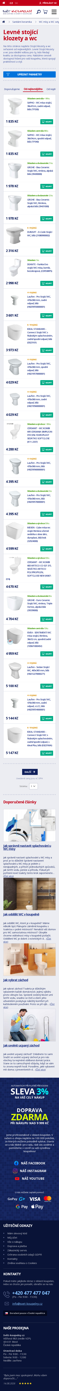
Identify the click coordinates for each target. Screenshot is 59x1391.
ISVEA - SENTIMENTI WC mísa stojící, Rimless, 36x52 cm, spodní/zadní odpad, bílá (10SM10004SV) (39, 639)
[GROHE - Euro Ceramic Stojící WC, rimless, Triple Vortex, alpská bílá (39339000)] (15, 603)
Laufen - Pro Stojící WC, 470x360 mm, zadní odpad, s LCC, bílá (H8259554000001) (39, 704)
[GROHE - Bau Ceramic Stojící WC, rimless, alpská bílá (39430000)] (15, 171)
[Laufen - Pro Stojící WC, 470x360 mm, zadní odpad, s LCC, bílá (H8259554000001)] (15, 703)
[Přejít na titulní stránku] (17, 12)
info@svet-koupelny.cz (27, 1304)
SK (16, 3)
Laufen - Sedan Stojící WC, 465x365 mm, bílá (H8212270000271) (38, 670)
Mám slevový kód (17, 1233)
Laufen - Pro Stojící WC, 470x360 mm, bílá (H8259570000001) (39, 499)
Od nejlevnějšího (33, 89)
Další (28, 771)
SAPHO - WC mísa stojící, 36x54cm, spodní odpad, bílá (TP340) (39, 138)
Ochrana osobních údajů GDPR (24, 1254)
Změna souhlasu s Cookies (22, 1263)
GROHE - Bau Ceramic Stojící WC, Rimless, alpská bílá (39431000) (38, 203)
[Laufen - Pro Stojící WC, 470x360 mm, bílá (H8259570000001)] (15, 498)
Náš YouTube (33, 1178)
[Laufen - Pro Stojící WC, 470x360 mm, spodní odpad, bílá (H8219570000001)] (15, 367)
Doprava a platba (17, 1246)
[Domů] (5, 2)
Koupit (49, 122)
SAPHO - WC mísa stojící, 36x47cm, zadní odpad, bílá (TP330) (39, 106)
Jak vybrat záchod (15, 980)
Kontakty (12, 1258)
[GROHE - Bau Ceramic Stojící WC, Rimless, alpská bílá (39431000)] (15, 203)
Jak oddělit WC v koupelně (21, 914)
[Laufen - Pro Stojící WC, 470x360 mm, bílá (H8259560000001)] (15, 466)
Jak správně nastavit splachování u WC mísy (27, 847)
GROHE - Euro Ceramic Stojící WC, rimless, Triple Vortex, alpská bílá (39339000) (39, 605)
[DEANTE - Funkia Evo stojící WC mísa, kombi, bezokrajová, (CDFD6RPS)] (15, 268)
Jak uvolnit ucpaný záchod (21, 1045)
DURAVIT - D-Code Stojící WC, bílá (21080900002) (39, 233)
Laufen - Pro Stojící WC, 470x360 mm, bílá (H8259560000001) (39, 466)
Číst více (8, 876)
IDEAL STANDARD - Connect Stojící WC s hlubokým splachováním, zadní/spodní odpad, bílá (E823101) (40, 335)
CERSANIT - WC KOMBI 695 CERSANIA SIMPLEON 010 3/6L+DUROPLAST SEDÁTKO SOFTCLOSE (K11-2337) (39, 435)
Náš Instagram (33, 1171)
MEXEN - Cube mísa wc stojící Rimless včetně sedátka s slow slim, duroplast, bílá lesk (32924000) (38, 534)
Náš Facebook (33, 1163)
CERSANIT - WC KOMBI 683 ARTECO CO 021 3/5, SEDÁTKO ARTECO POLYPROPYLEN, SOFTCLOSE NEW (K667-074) (28, 571)
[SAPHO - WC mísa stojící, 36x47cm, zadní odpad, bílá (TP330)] (15, 106)
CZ (11, 3)
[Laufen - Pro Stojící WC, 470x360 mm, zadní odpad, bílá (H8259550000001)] (15, 300)
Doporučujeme (12, 89)
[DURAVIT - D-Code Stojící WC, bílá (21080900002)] (15, 235)
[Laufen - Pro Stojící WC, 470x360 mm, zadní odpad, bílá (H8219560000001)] (15, 399)
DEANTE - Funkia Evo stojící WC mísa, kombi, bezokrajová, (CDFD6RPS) (39, 268)
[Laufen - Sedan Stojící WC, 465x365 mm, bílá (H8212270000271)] (15, 670)
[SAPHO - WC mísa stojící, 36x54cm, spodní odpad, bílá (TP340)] (15, 138)
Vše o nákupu (14, 1241)
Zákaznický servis (17, 1250)
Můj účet (12, 1237)
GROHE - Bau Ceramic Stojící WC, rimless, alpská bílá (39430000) (40, 171)
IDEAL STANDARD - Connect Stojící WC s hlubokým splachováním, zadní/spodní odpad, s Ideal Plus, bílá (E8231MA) (40, 738)
